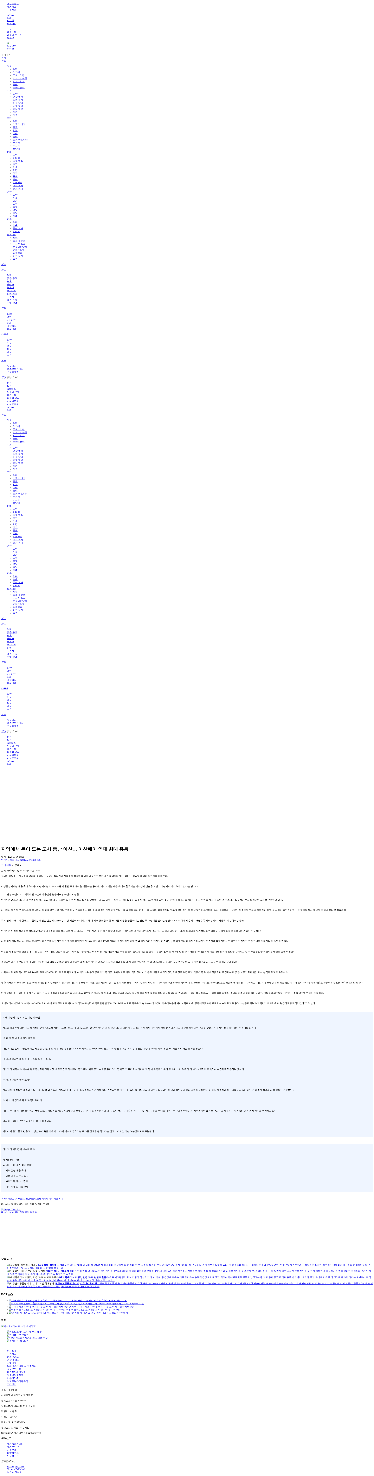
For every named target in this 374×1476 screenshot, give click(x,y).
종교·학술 (18, 161)
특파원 (16, 142)
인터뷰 (16, 231)
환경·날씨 (18, 103)
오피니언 (11, 234)
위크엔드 (17, 182)
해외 (15, 115)
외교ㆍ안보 (19, 81)
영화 (9, 323)
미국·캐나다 (19, 124)
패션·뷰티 (18, 185)
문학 (15, 176)
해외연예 (11, 329)
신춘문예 (11, 1450)
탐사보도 (11, 46)
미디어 (16, 158)
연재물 (10, 49)
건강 (15, 170)
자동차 (10, 296)
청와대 (16, 72)
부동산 (10, 287)
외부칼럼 (17, 253)
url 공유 (15, 865)
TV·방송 (11, 319)
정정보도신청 (14, 1369)
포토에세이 (13, 372)
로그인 (10, 20)
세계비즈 (11, 7)
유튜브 (10, 38)
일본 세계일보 (14, 1472)
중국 (15, 127)
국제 (9, 118)
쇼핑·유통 (12, 299)
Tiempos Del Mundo (16, 1469)
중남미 (16, 149)
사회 (9, 90)
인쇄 (3, 865)
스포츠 (4, 334)
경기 (15, 201)
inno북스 (11, 389)
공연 (15, 164)
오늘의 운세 (13, 392)
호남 (15, 213)
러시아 (16, 146)
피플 (9, 219)
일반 (15, 69)
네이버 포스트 (14, 35)
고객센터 (11, 1384)
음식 (15, 179)
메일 (8, 865)
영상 (3, 377)
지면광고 (11, 1353)
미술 (15, 167)
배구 (9, 352)
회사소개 (11, 1350)
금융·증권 (12, 278)
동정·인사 (18, 228)
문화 (9, 152)
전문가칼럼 (19, 250)
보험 (9, 281)
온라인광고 (13, 1357)
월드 (15, 259)
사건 (15, 112)
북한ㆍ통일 (19, 87)
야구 (9, 343)
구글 (9, 29)
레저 (15, 173)
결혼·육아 (18, 188)
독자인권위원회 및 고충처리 (21, 1366)
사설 (15, 237)
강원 (15, 204)
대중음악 (11, 326)
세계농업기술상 (15, 1443)
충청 (15, 207)
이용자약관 (13, 1378)
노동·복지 (18, 100)
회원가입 (11, 23)
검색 (3, 57)
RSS (9, 17)
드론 (9, 386)
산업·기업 (12, 293)
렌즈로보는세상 (15, 369)
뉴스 (3, 60)
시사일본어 (13, 401)
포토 (3, 360)
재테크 (10, 284)
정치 (9, 66)
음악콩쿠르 (13, 1453)
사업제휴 (11, 1363)
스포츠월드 (13, 3)
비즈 (3, 270)
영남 (15, 210)
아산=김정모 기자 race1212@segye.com (20, 860)
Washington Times (15, 1466)
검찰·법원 (18, 97)
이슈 (3, 264)
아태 (15, 133)
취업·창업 (12, 303)
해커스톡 (11, 395)
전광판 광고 (13, 1360)
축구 (9, 346)
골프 (9, 355)
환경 (9, 382)
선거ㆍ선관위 (20, 78)
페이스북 (11, 32)
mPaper (10, 15)
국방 (15, 84)
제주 (15, 216)
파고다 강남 (13, 398)
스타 (9, 316)
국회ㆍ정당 (19, 75)
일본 (15, 130)
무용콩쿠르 (13, 1456)
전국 (9, 191)
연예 (3, 308)
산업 (9, 647)
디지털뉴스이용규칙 (17, 1381)
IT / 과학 (11, 290)
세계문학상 (13, 1447)
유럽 (15, 136)
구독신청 (11, 10)
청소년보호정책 (15, 1375)
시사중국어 (13, 404)
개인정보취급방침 (16, 1372)
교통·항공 (18, 106)
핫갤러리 (11, 366)
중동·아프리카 (20, 139)
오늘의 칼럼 (19, 240)
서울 (15, 198)
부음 (15, 225)
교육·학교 (18, 109)
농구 (9, 349)
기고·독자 (18, 256)
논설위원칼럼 (20, 247)
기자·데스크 (19, 244)
